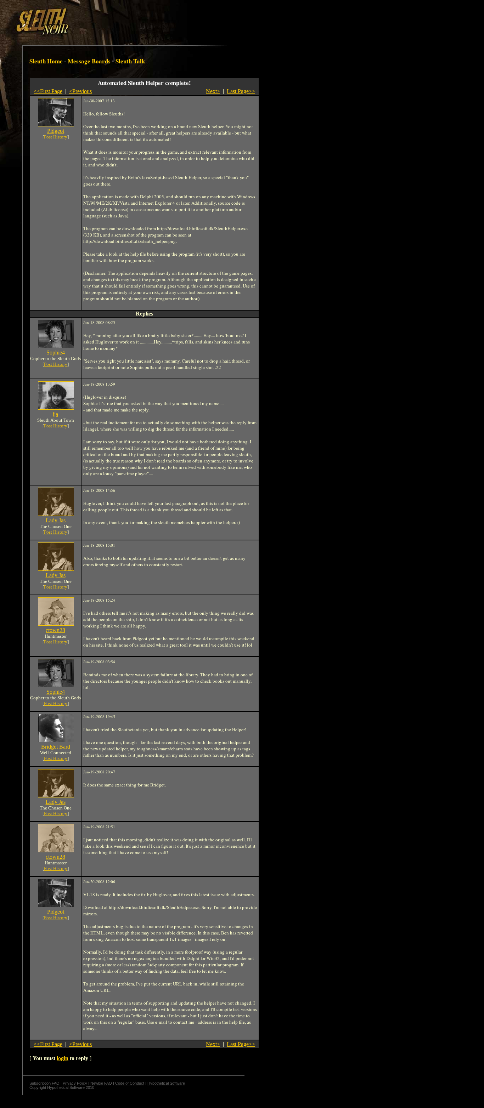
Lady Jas (56, 520)
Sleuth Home (46, 61)
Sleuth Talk (130, 61)
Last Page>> (241, 91)
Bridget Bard (55, 747)
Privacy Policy (75, 1083)
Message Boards (89, 61)
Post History (55, 137)
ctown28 (55, 630)
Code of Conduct (129, 1083)
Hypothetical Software (166, 1083)
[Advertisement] (123, 18)
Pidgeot (55, 131)
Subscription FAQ (44, 1083)
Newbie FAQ (101, 1083)
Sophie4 (55, 353)
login (62, 1058)
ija (55, 414)
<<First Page (48, 91)
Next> (213, 91)
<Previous (80, 91)
